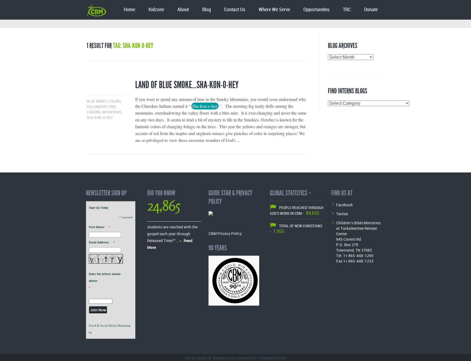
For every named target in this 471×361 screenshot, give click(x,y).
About (183, 9)
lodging (94, 112)
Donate (371, 9)
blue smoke (97, 101)
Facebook (344, 204)
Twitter (342, 213)
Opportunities (316, 9)
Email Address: (99, 242)
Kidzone (156, 9)
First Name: (97, 227)
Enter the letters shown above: (104, 277)
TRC (347, 9)
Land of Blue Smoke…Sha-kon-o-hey (186, 85)
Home (129, 9)
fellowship (97, 107)
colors (114, 101)
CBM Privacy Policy (225, 233)
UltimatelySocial (272, 357)
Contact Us (234, 9)
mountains (111, 112)
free (112, 107)
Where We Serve (274, 9)
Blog (206, 9)
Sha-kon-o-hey (100, 118)
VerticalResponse (103, 332)
